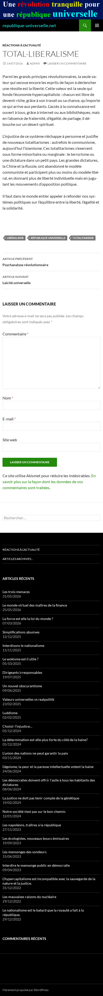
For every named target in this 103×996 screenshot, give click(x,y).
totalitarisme (83, 237)
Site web (9, 439)
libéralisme (15, 237)
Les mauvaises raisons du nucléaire (29, 897)
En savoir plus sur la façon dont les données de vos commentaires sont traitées (49, 481)
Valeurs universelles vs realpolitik (28, 699)
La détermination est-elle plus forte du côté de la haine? (45, 740)
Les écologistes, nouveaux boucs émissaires (35, 838)
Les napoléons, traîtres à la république (31, 825)
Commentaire (15, 333)
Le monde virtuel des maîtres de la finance (34, 605)
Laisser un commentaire (67, 63)
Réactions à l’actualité (21, 549)
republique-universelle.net (29, 25)
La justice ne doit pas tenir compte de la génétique (40, 798)
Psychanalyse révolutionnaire (25, 262)
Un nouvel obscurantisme (22, 686)
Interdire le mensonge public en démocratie (36, 865)
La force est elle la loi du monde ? (27, 618)
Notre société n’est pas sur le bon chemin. (34, 811)
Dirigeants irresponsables (22, 672)
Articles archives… (17, 559)
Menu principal (97, 25)
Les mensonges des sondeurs (24, 852)
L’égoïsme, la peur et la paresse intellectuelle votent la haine (48, 767)
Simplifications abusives (21, 632)
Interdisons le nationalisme (23, 645)
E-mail (9, 418)
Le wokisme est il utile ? (20, 659)
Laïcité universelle (16, 280)
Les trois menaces (16, 592)
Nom (7, 397)
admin (35, 63)
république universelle (48, 237)
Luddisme (10, 713)
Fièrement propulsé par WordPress (25, 990)
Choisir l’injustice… (17, 726)
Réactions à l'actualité (21, 45)
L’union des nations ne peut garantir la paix (35, 753)
